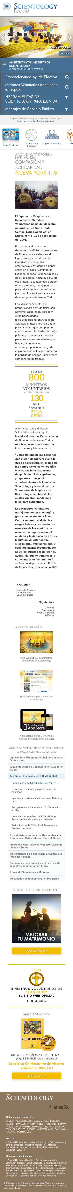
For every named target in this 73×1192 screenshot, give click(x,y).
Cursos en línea (33, 1147)
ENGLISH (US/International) (19, 1121)
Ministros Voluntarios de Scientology (32, 1165)
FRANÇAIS (20, 1124)
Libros (21, 1147)
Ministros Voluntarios (35, 1145)
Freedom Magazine (45, 1168)
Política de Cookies (45, 1185)
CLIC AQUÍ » (36, 1001)
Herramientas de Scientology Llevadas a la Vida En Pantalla (36, 855)
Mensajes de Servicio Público (29, 109)
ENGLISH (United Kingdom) (47, 1121)
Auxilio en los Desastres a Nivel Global (33, 776)
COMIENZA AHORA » (36, 950)
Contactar (10, 1150)
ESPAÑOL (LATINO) (15, 1129)
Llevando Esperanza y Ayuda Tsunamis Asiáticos (33, 790)
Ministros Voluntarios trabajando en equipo (31, 87)
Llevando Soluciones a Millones (29, 872)
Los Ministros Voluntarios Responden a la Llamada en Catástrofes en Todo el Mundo (35, 837)
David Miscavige (34, 1163)
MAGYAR (38, 1127)
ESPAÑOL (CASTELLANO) (40, 1129)
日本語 (40, 1124)
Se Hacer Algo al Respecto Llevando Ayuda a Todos (36, 846)
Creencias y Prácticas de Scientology (43, 1142)
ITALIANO (10, 1132)
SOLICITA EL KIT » (36, 1075)
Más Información (51, 1147)
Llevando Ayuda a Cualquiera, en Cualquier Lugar (36, 768)
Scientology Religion (15, 1163)
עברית (31, 1123)
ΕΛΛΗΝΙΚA (60, 1129)
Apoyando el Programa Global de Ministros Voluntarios (36, 759)
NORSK (49, 1127)
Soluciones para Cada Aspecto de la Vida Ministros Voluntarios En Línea (35, 864)
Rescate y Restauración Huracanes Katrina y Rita (36, 800)
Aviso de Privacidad (25, 1185)
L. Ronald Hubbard (14, 1142)
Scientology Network (45, 1160)
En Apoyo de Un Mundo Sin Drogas (36, 1170)
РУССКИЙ (51, 1124)
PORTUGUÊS (24, 1132)
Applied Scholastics (52, 143)
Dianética (29, 1160)
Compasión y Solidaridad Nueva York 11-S (35, 783)
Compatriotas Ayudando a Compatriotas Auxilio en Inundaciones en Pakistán (33, 818)
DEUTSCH (28, 1127)
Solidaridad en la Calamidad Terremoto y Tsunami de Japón (34, 827)
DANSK (9, 1124)
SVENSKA (59, 1127)
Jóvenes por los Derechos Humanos (47, 1173)
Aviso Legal (14, 1188)
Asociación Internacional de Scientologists (33, 1166)
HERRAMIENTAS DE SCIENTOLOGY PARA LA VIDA (31, 99)
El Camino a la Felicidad (31, 144)
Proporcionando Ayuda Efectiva (31, 77)
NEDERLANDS (14, 1127)
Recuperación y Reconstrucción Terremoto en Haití (35, 809)
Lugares (21, 1150)
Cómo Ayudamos (11, 145)
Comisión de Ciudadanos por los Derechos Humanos (31, 1176)
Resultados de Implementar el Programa (34, 878)
